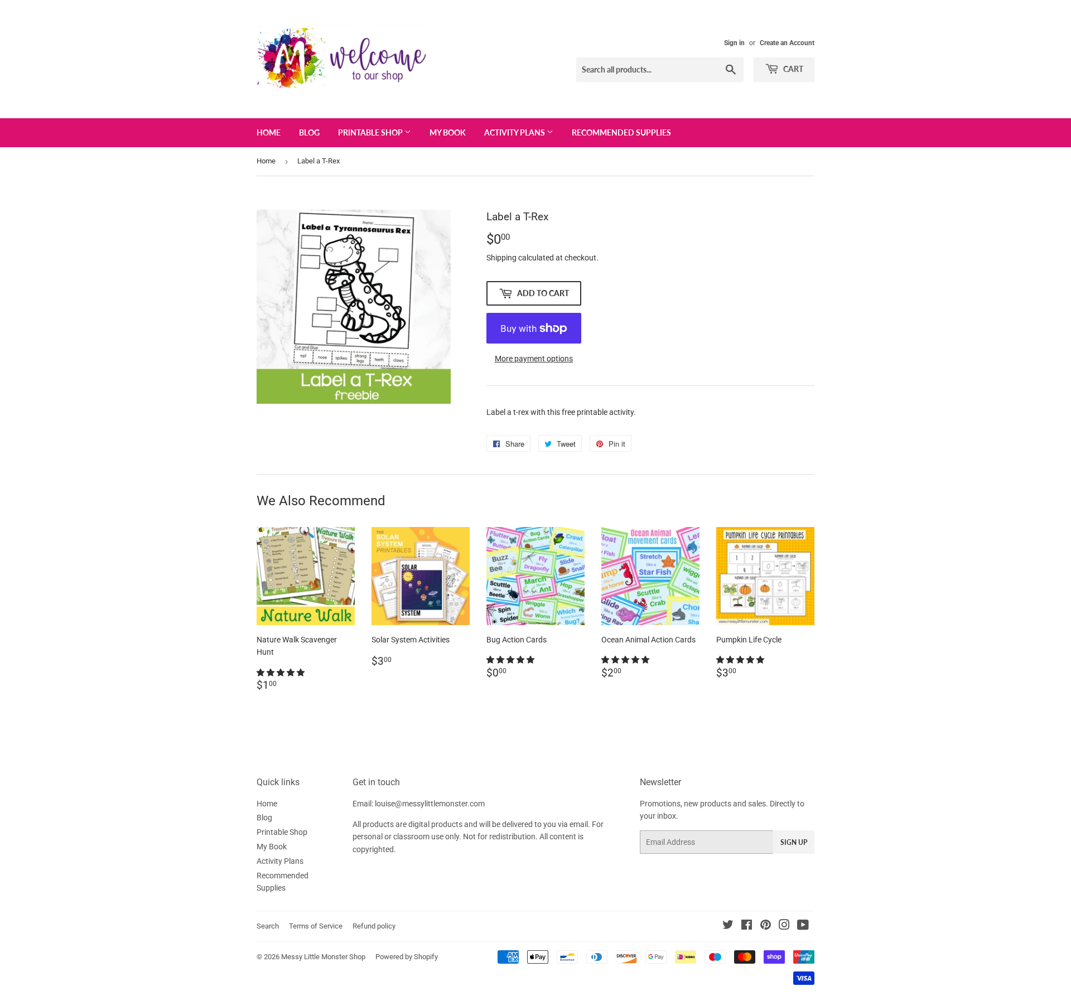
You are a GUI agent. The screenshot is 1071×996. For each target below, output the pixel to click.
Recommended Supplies (621, 132)
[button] (281, 672)
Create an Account (787, 43)
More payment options (534, 358)
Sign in (734, 43)
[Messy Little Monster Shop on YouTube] (803, 926)
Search (268, 926)
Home (269, 132)
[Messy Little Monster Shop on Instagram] (784, 926)
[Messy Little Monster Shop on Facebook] (746, 926)
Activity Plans (515, 132)
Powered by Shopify (406, 957)
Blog (309, 132)
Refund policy (374, 926)
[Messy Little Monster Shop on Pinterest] (765, 926)
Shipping (501, 257)
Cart (792, 69)
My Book (448, 132)
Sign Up (793, 842)
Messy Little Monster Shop (323, 957)
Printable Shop (371, 132)
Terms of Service (315, 926)
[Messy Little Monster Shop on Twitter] (728, 926)
